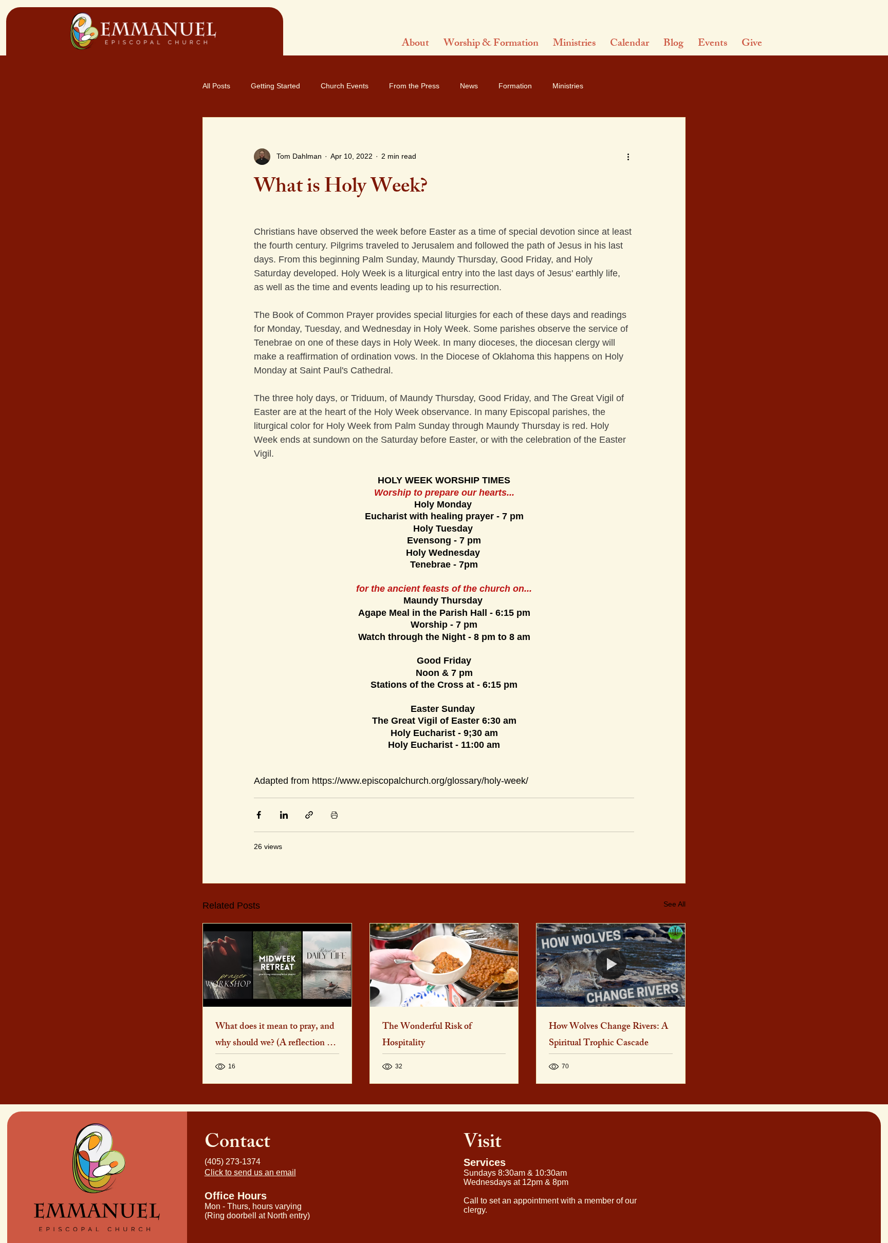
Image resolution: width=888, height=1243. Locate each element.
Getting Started (275, 86)
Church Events (344, 86)
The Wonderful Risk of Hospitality (427, 1035)
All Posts (216, 86)
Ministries (567, 86)
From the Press (414, 86)
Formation (515, 86)
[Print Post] (334, 815)
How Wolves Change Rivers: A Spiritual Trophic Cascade (608, 1035)
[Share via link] (309, 815)
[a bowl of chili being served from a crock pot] (444, 965)
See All (674, 904)
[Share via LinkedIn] (284, 815)
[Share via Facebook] (259, 815)
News (469, 86)
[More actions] (628, 156)
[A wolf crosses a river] (610, 965)
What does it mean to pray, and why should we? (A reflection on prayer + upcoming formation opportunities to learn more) (276, 1035)
